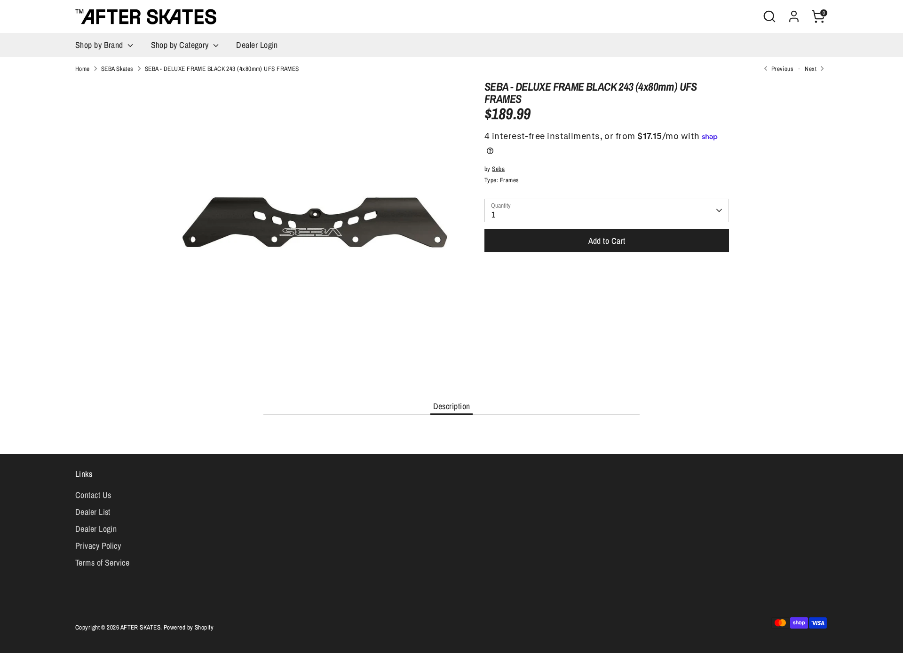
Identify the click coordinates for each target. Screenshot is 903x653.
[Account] (793, 16)
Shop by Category (181, 45)
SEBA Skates (117, 68)
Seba (498, 168)
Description (451, 406)
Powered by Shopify (189, 627)
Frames (509, 180)
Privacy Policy (98, 546)
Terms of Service (102, 562)
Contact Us (93, 495)
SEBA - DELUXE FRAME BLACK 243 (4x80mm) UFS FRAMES (222, 68)
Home (82, 68)
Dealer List (93, 512)
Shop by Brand (100, 45)
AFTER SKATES (140, 627)
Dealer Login (256, 45)
